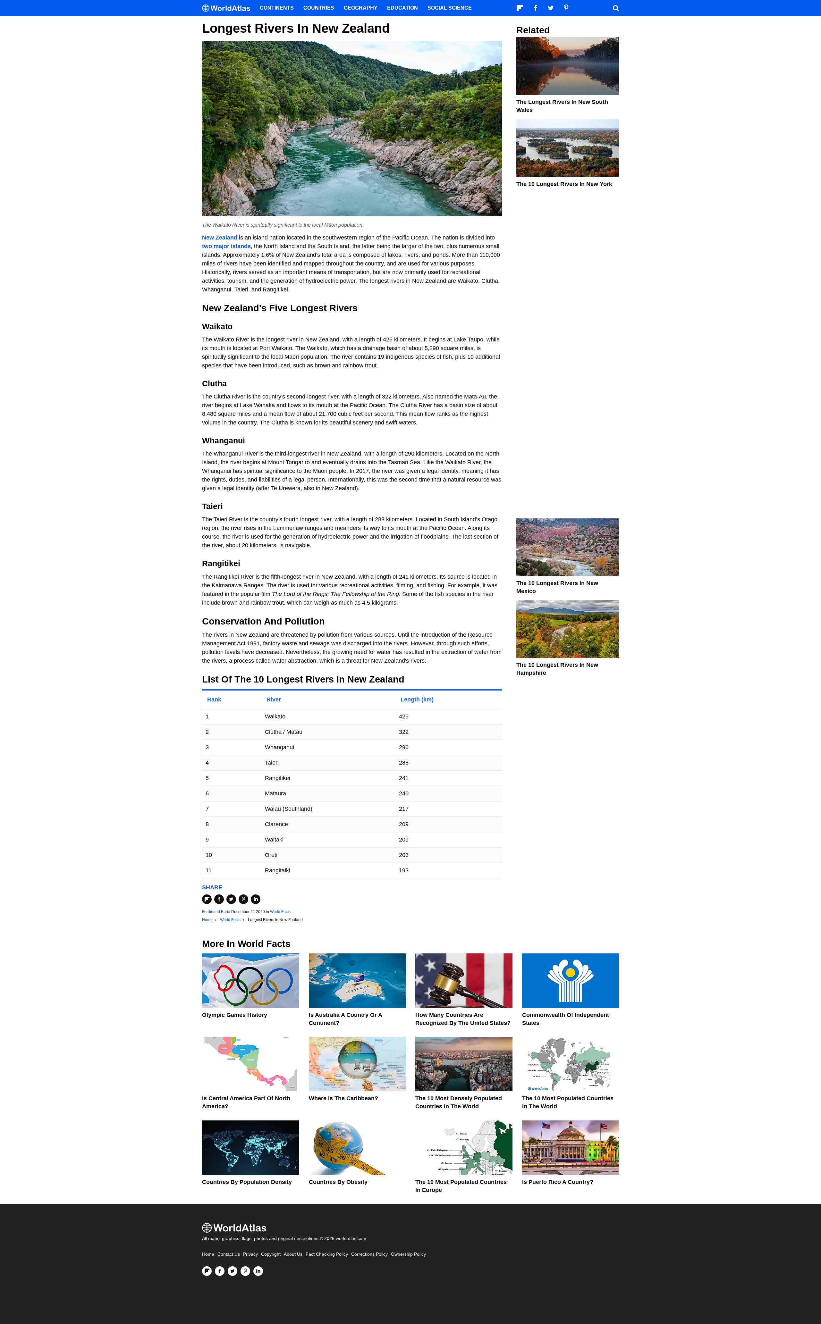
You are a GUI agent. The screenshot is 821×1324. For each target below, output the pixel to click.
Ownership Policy (408, 1254)
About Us (293, 1254)
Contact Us (228, 1254)
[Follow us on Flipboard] (207, 1271)
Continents (277, 8)
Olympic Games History (234, 1015)
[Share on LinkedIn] (255, 899)
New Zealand (219, 237)
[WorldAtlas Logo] (228, 8)
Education (402, 8)
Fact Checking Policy (327, 1254)
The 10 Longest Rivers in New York (564, 184)
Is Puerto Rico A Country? (557, 1182)
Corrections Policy (369, 1254)
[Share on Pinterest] (243, 899)
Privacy (250, 1254)
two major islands (226, 246)
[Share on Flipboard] (207, 899)
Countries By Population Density (247, 1182)
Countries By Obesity (338, 1182)
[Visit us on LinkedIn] (258, 1271)
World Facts (280, 911)
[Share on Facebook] (219, 899)
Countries (318, 8)
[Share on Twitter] (231, 899)
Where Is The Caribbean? (343, 1098)
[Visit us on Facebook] (219, 1271)
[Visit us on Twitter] (232, 1271)
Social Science (449, 8)
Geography (360, 8)
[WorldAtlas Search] (616, 8)
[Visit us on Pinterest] (245, 1271)
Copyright (271, 1254)
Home (208, 1254)
